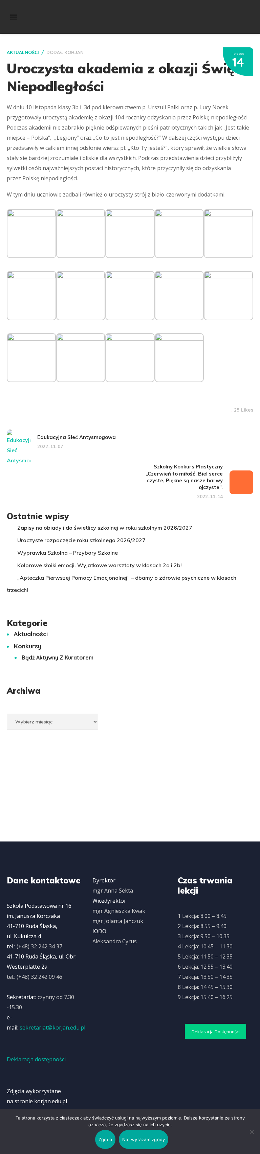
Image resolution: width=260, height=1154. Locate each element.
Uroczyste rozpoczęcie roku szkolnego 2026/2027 (81, 540)
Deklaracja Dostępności (216, 1032)
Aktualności (23, 52)
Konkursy (27, 646)
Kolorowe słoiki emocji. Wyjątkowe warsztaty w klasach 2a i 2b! (99, 565)
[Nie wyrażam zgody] (251, 1131)
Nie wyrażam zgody (143, 1139)
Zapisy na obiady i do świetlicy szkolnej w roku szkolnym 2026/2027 (104, 527)
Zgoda (105, 1139)
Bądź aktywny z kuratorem (57, 657)
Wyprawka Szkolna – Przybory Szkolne (67, 552)
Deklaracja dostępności (36, 1059)
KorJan (74, 52)
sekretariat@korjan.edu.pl (52, 1027)
